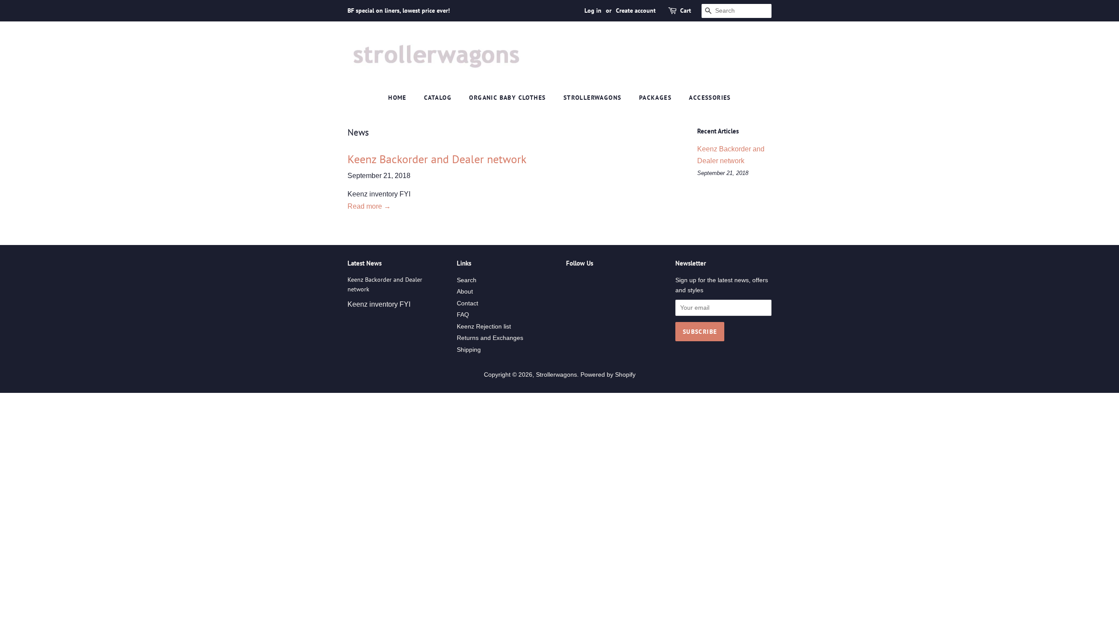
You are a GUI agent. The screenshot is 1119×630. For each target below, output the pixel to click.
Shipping (469, 349)
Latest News (365, 263)
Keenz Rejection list (484, 326)
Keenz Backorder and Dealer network (437, 159)
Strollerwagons (592, 98)
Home (397, 98)
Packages (655, 98)
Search (466, 280)
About (465, 291)
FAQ (463, 315)
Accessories (709, 98)
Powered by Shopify (608, 374)
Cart (685, 10)
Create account (636, 10)
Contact (467, 303)
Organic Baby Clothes (507, 98)
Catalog (438, 98)
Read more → (369, 206)
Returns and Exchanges (490, 338)
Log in (592, 10)
